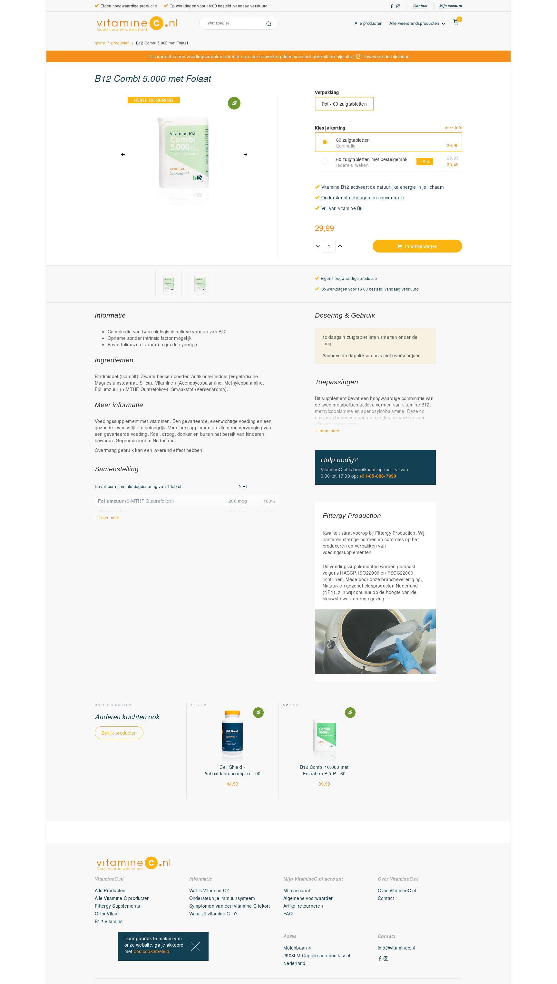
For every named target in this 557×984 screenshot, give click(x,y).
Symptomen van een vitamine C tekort (229, 906)
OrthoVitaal (107, 913)
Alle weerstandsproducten (415, 23)
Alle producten (369, 23)
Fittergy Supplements (117, 906)
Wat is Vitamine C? (209, 890)
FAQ (288, 913)
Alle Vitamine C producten (122, 898)
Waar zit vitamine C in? (213, 913)
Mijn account (450, 5)
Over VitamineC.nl (397, 890)
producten (120, 42)
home (100, 42)
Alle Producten (110, 890)
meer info (453, 128)
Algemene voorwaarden (308, 898)
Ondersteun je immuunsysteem (222, 898)
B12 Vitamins (108, 921)
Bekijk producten (119, 733)
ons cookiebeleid (151, 951)
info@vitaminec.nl (396, 947)
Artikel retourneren (303, 906)
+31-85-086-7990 (377, 476)
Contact (420, 5)
